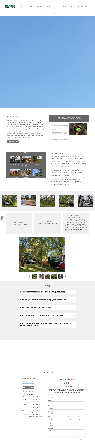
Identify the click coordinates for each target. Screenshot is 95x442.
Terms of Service (80, 435)
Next (65, 276)
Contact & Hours (67, 6)
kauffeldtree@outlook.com (28, 383)
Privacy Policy (72, 435)
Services (39, 6)
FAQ (56, 6)
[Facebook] (66, 383)
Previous (30, 276)
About (30, 6)
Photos (48, 6)
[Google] (64, 383)
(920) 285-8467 (84, 6)
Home (21, 6)
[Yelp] (68, 383)
